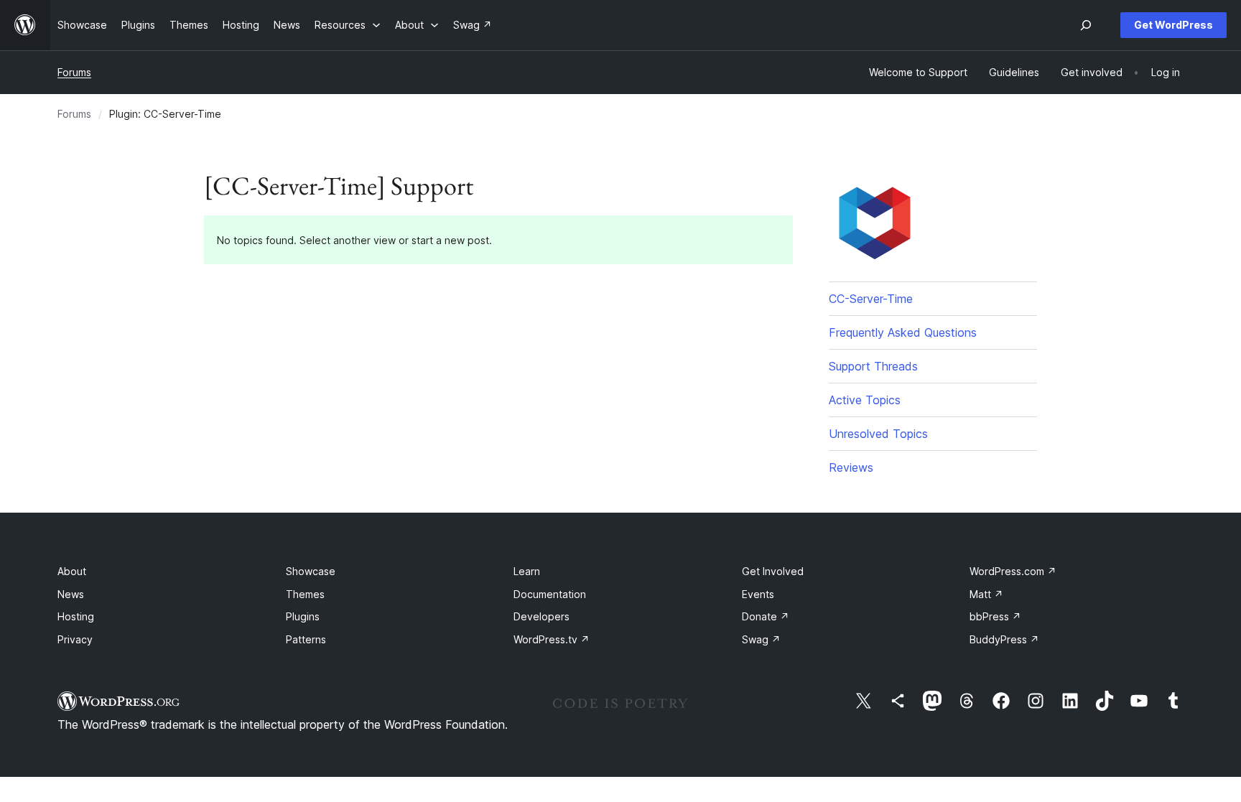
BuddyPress (1004, 639)
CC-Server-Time (871, 299)
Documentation (549, 594)
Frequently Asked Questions (903, 332)
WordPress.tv (551, 639)
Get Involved (773, 571)
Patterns (306, 639)
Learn (526, 571)
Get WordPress (1173, 25)
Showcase (310, 571)
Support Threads (873, 366)
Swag (761, 639)
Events (758, 594)
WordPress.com (1013, 571)
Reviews (851, 467)
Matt (986, 594)
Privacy (75, 639)
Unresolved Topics (878, 433)
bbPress (995, 616)
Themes (305, 594)
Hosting (75, 616)
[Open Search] (1086, 25)
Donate (765, 616)
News (70, 594)
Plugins (303, 616)
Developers (541, 616)
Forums (74, 72)
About (71, 571)
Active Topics (865, 400)
